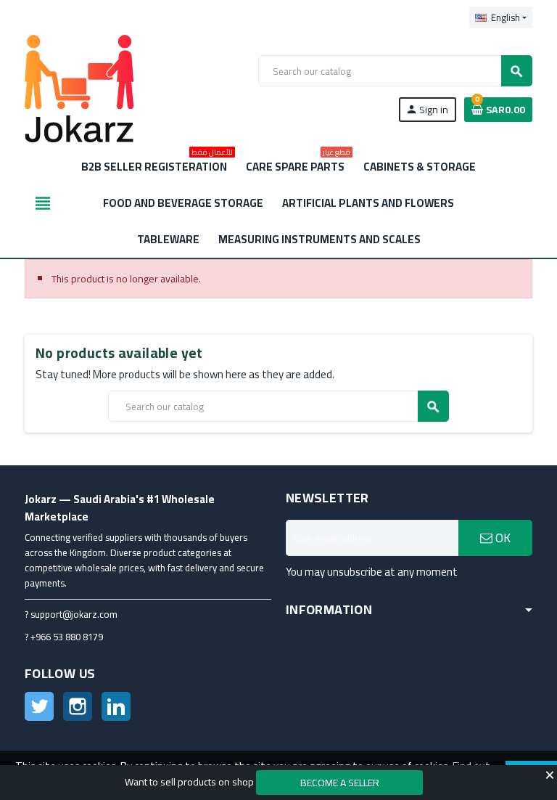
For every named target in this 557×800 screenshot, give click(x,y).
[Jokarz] (79, 87)
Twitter (39, 706)
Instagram (77, 706)
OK (501, 538)
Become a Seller (339, 782)
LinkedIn (116, 706)
